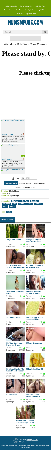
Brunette (6, 204)
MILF (29, 204)
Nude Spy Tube (40, 6)
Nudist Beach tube (11, 6)
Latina (21, 204)
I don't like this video (17, 179)
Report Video (25, 183)
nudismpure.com (32, 440)
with (9, 212)
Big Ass (15, 201)
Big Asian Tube (31, 13)
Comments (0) (29, 187)
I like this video (13, 179)
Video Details (11, 183)
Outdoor (38, 204)
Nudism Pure (18, 10)
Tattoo (12, 206)
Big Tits (25, 201)
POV (5, 206)
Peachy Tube (29, 10)
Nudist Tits (7, 10)
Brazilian (34, 201)
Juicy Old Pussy (41, 10)
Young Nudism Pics (26, 6)
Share (18, 187)
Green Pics (19, 13)
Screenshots (39, 183)
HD (14, 204)
